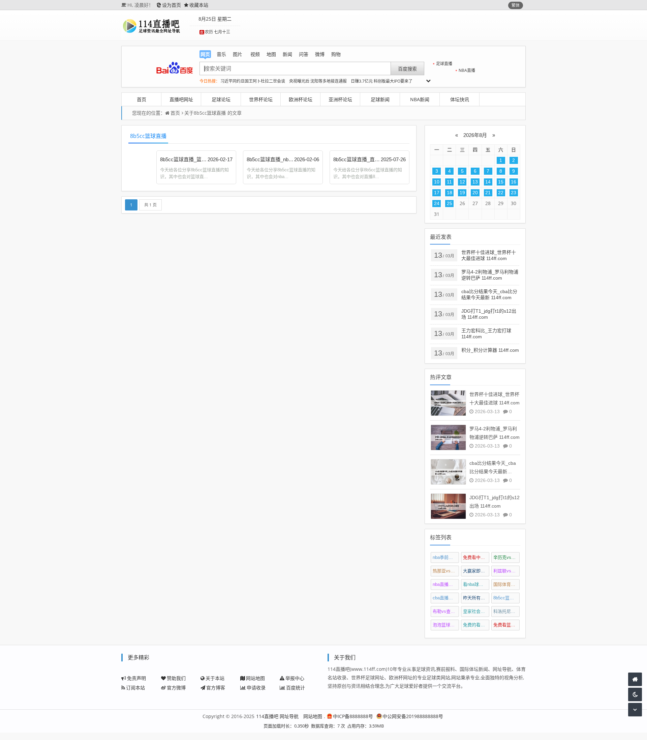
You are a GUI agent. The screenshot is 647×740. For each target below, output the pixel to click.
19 (462, 192)
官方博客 (215, 687)
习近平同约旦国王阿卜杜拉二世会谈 (252, 81)
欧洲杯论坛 (300, 99)
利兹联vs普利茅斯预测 (506, 570)
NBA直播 (467, 70)
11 (449, 181)
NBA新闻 (419, 99)
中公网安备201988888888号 (412, 716)
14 (488, 181)
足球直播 (444, 63)
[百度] (174, 68)
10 (436, 181)
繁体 (516, 5)
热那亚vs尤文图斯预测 (446, 570)
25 (449, 203)
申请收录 (256, 687)
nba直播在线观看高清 (446, 584)
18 (449, 192)
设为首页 (171, 5)
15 (500, 181)
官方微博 (176, 687)
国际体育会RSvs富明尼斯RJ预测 (506, 584)
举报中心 (294, 678)
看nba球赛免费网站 (476, 584)
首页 (141, 99)
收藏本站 (198, 5)
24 (436, 203)
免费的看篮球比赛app (476, 624)
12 (462, 181)
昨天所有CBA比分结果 (476, 597)
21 (488, 192)
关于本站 (215, 678)
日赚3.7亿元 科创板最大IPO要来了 (381, 81)
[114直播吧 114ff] (154, 25)
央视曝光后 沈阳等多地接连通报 (318, 81)
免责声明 (136, 678)
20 (475, 192)
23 (513, 192)
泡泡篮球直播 (446, 624)
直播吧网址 (181, 99)
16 (513, 181)
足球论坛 (221, 99)
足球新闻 (380, 99)
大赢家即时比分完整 (476, 570)
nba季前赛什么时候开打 (446, 557)
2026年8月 (475, 135)
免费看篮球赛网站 (506, 624)
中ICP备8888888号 (353, 716)
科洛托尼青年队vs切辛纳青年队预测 (506, 611)
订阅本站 (135, 687)
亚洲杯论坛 (340, 99)
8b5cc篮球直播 (210, 113)
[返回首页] (635, 679)
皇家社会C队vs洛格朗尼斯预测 (476, 611)
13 (475, 181)
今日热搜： (209, 81)
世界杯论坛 (261, 99)
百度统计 (295, 687)
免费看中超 (476, 557)
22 (500, 192)
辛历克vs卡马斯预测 (506, 557)
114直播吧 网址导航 (277, 716)
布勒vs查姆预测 (446, 611)
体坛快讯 (459, 99)
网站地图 (255, 678)
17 (436, 192)
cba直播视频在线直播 (446, 597)
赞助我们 (176, 678)
